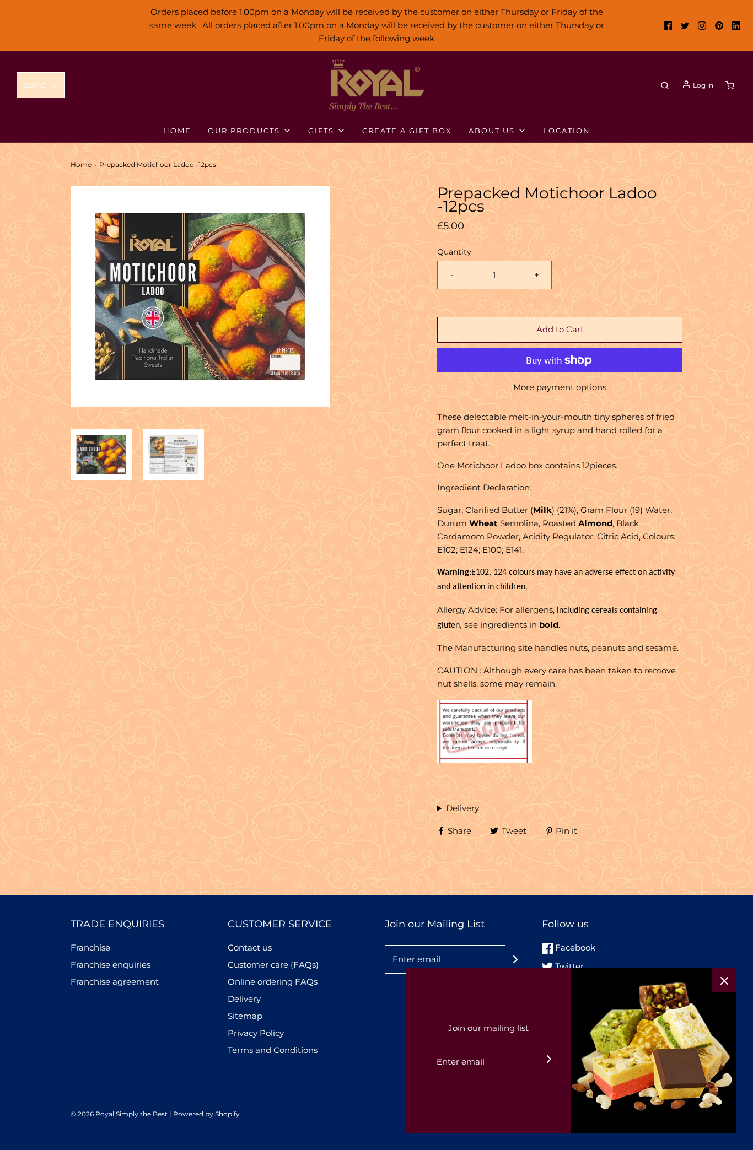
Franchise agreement (115, 981)
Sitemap (245, 1016)
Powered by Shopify (206, 1114)
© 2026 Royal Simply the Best (120, 1114)
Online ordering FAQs (273, 981)
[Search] (664, 85)
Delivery (462, 808)
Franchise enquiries (110, 964)
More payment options (559, 387)
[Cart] (729, 85)
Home (81, 164)
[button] (41, 85)
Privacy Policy (256, 1033)
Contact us (250, 947)
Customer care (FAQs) (273, 964)
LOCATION (566, 130)
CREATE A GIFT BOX (407, 130)
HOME (177, 130)
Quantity (454, 251)
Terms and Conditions (273, 1050)
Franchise (90, 947)
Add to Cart (560, 329)
